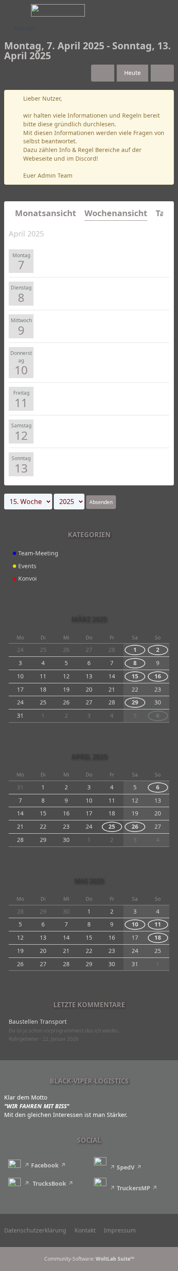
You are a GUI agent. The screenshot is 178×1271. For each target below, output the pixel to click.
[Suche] (126, 10)
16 (157, 676)
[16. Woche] (162, 73)
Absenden (101, 502)
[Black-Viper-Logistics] (58, 10)
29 (135, 702)
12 (21, 435)
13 (21, 468)
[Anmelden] (146, 10)
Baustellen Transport (38, 1021)
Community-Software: (89, 1258)
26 (135, 826)
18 (157, 937)
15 (135, 676)
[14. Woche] (102, 73)
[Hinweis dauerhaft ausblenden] (164, 99)
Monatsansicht (45, 213)
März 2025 (89, 619)
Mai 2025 (89, 880)
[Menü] (167, 10)
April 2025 (89, 756)
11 (21, 402)
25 (111, 826)
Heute (132, 73)
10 (21, 370)
